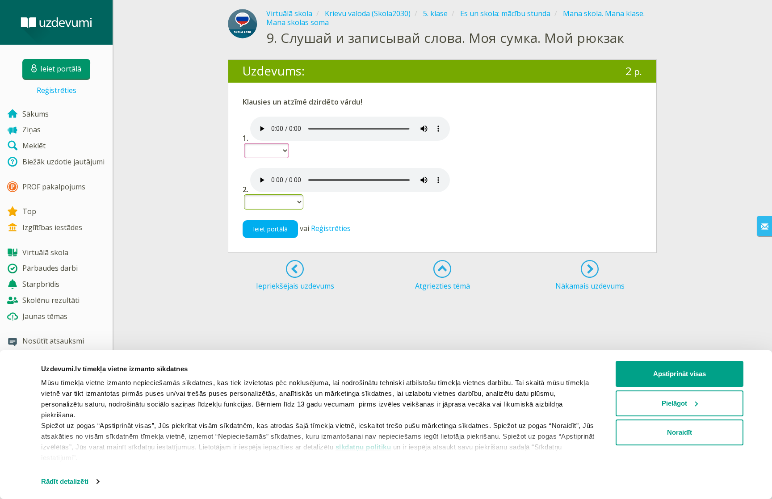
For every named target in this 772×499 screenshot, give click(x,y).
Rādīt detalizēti (64, 481)
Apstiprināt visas (679, 373)
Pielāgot (674, 403)
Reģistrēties (56, 90)
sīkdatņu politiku (363, 447)
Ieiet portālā (270, 229)
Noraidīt (679, 432)
